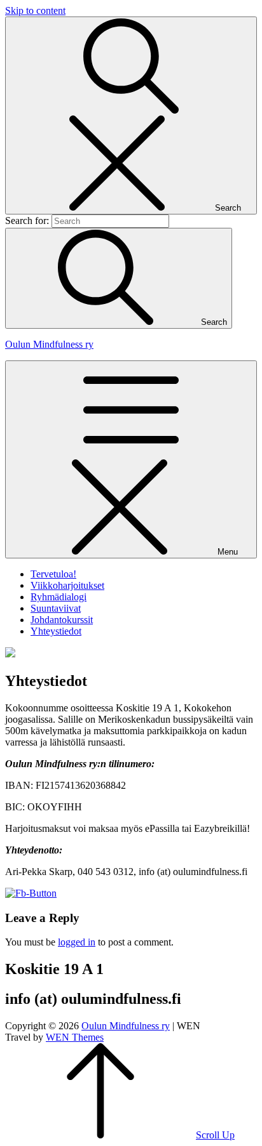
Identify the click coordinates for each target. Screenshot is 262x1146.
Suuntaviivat (56, 608)
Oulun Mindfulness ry (49, 344)
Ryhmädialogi (58, 596)
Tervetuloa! (53, 574)
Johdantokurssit (62, 619)
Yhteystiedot (56, 631)
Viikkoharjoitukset (67, 585)
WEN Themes (75, 1037)
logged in (76, 942)
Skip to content (35, 10)
